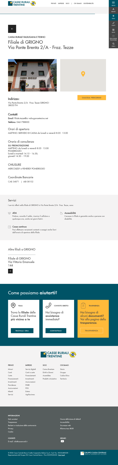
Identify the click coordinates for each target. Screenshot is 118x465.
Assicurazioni (13, 388)
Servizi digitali (30, 369)
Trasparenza (12, 422)
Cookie (10, 431)
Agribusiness (30, 394)
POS (27, 388)
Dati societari (13, 419)
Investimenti (12, 382)
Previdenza (12, 385)
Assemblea (47, 375)
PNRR (27, 385)
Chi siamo (64, 365)
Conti (10, 372)
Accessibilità (64, 422)
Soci (45, 365)
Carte (10, 375)
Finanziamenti (13, 378)
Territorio (63, 378)
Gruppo (63, 372)
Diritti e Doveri (48, 372)
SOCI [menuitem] (67, 3)
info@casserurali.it (20, 441)
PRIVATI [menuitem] (53, 3)
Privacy (10, 428)
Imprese (28, 365)
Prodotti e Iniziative (49, 378)
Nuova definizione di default (70, 419)
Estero (27, 391)
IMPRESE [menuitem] (61, 3)
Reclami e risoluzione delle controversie (31, 425)
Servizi (10, 394)
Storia (62, 369)
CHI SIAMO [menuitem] (78, 3)
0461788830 (23, 121)
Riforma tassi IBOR (75, 428)
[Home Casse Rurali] (22, 3)
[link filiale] (10, 271)
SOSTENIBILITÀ (88, 3)
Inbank (10, 391)
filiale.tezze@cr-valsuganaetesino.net (31, 118)
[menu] (72, 3)
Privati (10, 365)
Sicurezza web (65, 425)
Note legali (61, 455)
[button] (113, 3)
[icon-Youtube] (62, 441)
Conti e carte (30, 372)
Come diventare (48, 369)
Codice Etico (64, 375)
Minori (10, 369)
